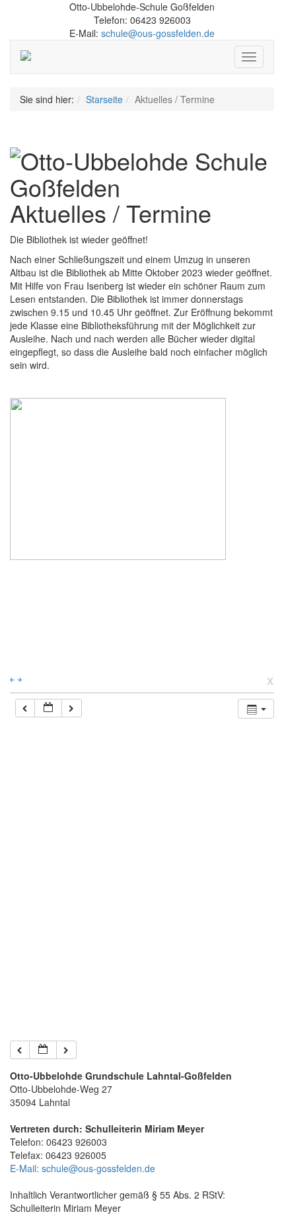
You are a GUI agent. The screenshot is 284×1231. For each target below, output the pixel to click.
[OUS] (30, 56)
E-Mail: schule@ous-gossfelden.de (82, 1168)
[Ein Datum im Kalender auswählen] (48, 708)
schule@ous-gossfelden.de (158, 33)
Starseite (104, 99)
